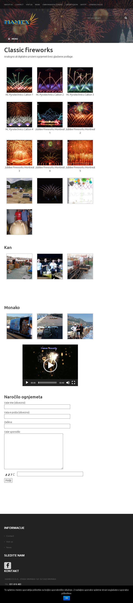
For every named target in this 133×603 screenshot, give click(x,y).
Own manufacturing (52, 5)
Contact (19, 5)
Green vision (71, 5)
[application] (50, 365)
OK (66, 598)
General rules (96, 5)
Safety (83, 5)
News (37, 5)
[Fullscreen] (73, 382)
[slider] (47, 382)
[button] (50, 365)
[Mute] (68, 382)
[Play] (27, 382)
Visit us (29, 5)
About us (8, 5)
